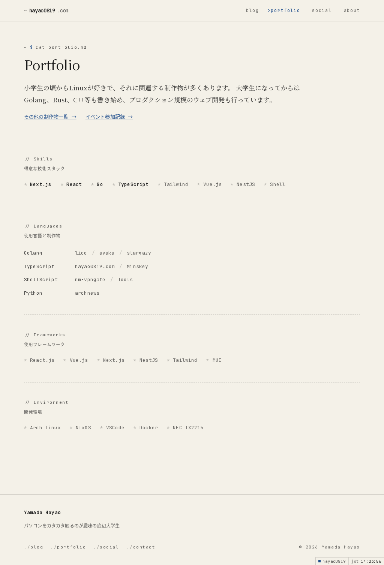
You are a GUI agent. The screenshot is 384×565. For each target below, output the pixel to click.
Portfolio (285, 10)
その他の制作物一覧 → (50, 117)
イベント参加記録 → (109, 117)
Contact (141, 547)
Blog (252, 10)
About (352, 10)
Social (322, 10)
